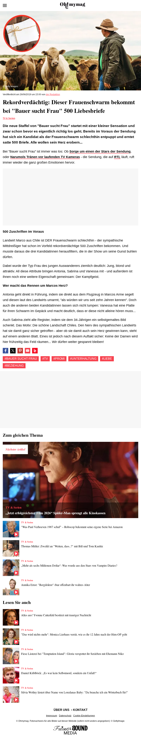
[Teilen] (20, 350)
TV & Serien (9, 118)
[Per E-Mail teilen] (27, 350)
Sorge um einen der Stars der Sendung (100, 151)
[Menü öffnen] (5, 5)
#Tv (45, 358)
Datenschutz (65, 715)
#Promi (59, 358)
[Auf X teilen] (13, 350)
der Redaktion (53, 94)
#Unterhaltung (83, 358)
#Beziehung (14, 365)
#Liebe (107, 358)
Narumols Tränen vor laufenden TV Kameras (45, 157)
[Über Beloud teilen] (35, 350)
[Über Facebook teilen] (5, 350)
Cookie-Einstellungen (84, 715)
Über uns (61, 709)
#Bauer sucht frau (21, 358)
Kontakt (80, 709)
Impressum (51, 715)
